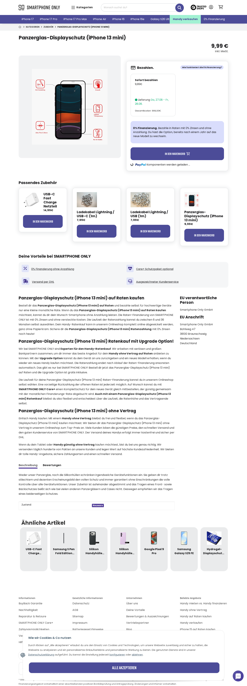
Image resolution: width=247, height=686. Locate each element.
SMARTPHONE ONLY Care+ (36, 623)
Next (220, 549)
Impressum (79, 623)
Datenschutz (80, 603)
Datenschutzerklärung (41, 654)
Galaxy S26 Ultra (161, 19)
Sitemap (78, 616)
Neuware (98, 505)
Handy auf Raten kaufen (196, 616)
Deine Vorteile (135, 610)
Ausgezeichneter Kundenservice (157, 282)
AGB (75, 610)
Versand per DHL (43, 282)
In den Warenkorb (43, 221)
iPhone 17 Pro (48, 19)
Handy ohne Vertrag (193, 610)
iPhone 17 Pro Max (75, 19)
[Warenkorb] (222, 7)
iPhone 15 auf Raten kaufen (197, 629)
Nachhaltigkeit (28, 610)
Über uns (132, 603)
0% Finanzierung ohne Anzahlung (52, 269)
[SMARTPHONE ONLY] (39, 7)
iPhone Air (99, 19)
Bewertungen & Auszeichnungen (147, 616)
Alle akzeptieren (124, 667)
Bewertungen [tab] (52, 465)
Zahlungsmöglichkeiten (34, 629)
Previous (27, 549)
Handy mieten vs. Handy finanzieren (203, 603)
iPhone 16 (118, 19)
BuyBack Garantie (30, 603)
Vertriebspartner (137, 623)
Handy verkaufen (185, 19)
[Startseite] (20, 27)
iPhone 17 (28, 19)
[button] (211, 7)
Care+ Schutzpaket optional (154, 269)
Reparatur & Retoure (32, 616)
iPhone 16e (137, 19)
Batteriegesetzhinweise (87, 629)
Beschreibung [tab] (28, 465)
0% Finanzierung (214, 19)
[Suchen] (177, 6)
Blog (129, 629)
